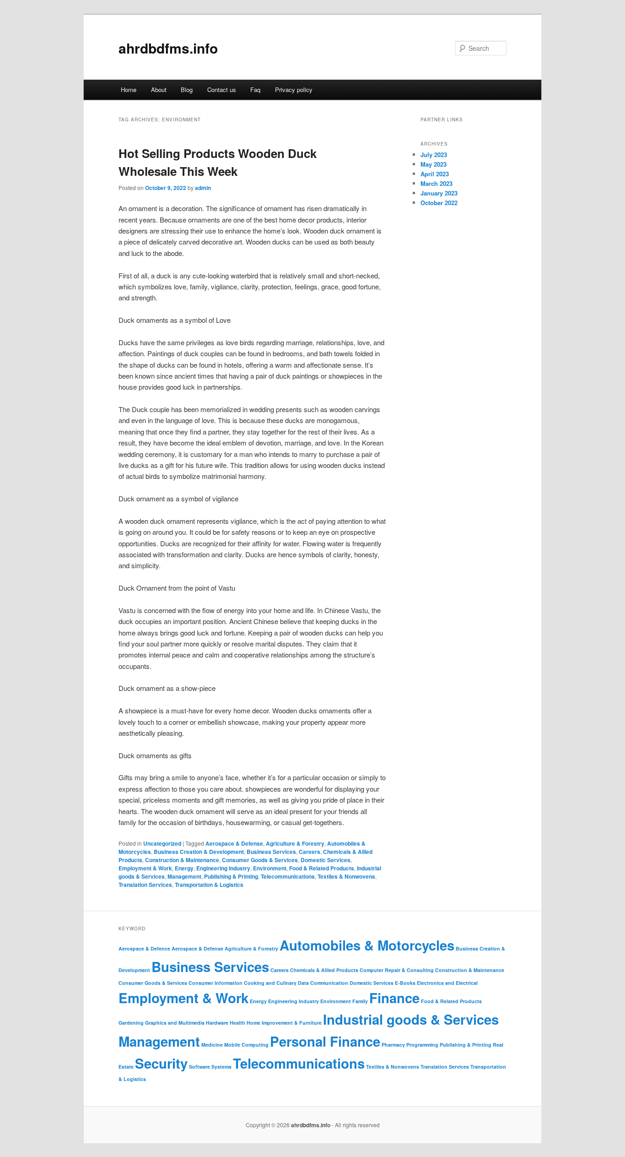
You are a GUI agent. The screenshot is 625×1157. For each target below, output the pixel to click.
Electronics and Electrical (447, 982)
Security (161, 1063)
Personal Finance (325, 1041)
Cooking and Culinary (270, 982)
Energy (184, 868)
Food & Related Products (321, 868)
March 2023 (436, 183)
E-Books (405, 982)
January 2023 (439, 193)
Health (237, 1022)
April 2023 (434, 173)
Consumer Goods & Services (260, 860)
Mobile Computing (246, 1044)
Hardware (217, 1022)
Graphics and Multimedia (175, 1022)
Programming (422, 1044)
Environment (269, 868)
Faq (255, 89)
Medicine (212, 1044)
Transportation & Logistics (209, 884)
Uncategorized (162, 843)
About (159, 89)
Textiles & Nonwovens (346, 876)
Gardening (131, 1022)
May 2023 (433, 164)
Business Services (271, 851)
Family (360, 1001)
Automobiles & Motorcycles (367, 945)
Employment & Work (145, 868)
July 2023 (433, 154)
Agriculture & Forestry (295, 843)
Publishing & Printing (231, 876)
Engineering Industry (223, 868)
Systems (221, 1066)
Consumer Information (215, 982)
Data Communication (323, 982)
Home (128, 89)
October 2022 (439, 202)
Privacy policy (293, 89)
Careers (309, 851)
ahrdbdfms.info (168, 48)
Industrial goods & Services (411, 1019)
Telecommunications (288, 876)
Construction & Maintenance (182, 860)
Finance (394, 997)
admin (203, 188)
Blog (187, 89)
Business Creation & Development (199, 851)
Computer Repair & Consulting (397, 970)
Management (184, 876)
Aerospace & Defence (144, 948)
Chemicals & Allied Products (324, 970)
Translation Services (145, 884)
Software (199, 1066)
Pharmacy (393, 1044)
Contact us (221, 89)
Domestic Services (325, 860)
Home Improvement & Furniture (284, 1022)
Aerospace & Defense (234, 843)
